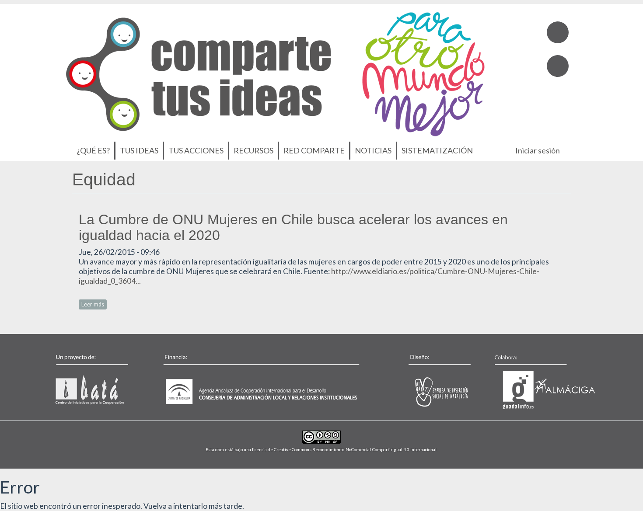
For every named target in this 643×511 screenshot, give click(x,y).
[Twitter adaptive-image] (558, 66)
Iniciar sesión (537, 150)
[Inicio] (275, 71)
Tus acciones (196, 150)
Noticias (373, 150)
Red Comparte (314, 150)
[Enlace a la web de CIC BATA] (102, 379)
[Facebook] (558, 32)
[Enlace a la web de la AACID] (266, 379)
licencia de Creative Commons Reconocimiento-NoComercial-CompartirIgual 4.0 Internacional (344, 449)
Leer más (94, 304)
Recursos (253, 150)
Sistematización (437, 150)
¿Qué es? (93, 150)
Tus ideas (139, 150)
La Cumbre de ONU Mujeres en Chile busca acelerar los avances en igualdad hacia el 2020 (293, 227)
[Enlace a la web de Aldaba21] (430, 379)
